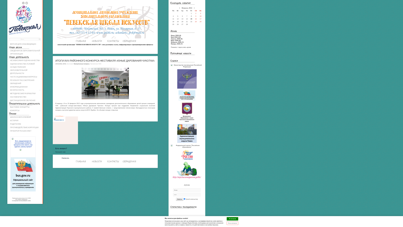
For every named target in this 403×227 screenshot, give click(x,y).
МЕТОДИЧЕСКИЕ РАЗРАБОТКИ (23, 93)
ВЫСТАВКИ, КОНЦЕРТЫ (19, 107)
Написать (65, 158)
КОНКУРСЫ (25, 110)
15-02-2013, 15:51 (60, 64)
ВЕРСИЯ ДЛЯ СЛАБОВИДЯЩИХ (23, 44)
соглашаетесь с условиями (197, 221)
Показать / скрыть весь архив (181, 47)
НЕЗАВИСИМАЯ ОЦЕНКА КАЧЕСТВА (25, 60)
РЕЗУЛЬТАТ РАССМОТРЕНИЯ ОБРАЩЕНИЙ (22, 81)
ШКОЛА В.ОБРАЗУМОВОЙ (20, 117)
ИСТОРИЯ (14, 120)
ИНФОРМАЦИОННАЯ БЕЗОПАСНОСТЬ (25, 88)
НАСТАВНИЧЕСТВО (18, 97)
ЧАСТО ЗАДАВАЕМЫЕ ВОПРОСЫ (23, 77)
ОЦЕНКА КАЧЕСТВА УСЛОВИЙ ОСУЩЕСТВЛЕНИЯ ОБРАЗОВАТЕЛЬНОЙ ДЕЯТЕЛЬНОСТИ (22, 68)
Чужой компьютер (191, 199)
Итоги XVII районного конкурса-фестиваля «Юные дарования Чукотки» (105, 60)
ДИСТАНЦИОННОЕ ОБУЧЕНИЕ (22, 100)
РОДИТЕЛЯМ (15, 124)
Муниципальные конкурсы (81, 64)
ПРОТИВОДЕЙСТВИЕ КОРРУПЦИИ (24, 127)
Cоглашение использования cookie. (21, 200)
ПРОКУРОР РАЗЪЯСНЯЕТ (20, 131)
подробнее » (59, 116)
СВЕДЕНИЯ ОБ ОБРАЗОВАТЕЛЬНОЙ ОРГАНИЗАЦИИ (25, 52)
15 (191, 19)
